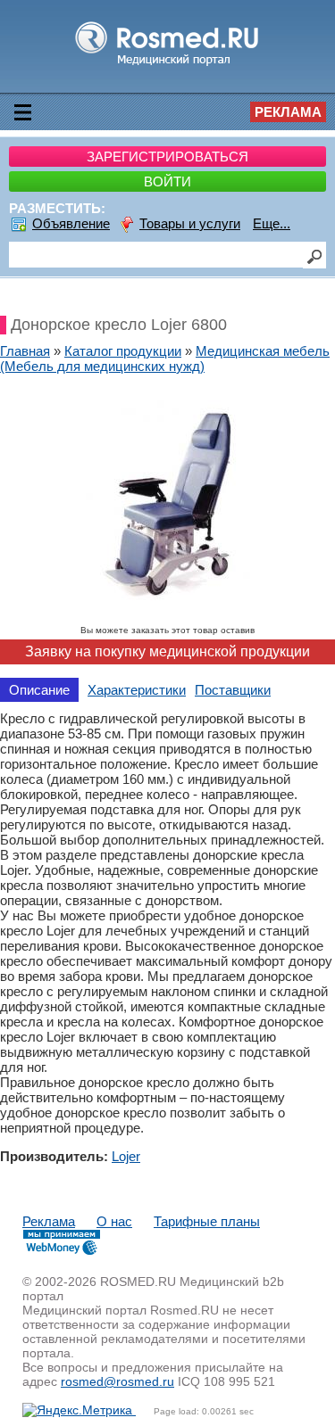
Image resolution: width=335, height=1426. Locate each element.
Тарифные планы (207, 1221)
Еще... (271, 223)
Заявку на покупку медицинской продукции (167, 651)
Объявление (71, 223)
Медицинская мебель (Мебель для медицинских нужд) (165, 358)
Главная (25, 351)
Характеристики (137, 689)
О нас (114, 1221)
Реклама (288, 112)
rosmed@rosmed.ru (117, 1381)
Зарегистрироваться (167, 156)
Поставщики (233, 689)
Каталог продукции (122, 351)
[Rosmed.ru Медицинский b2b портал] (167, 64)
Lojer (126, 1156)
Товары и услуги (189, 223)
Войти (167, 181)
